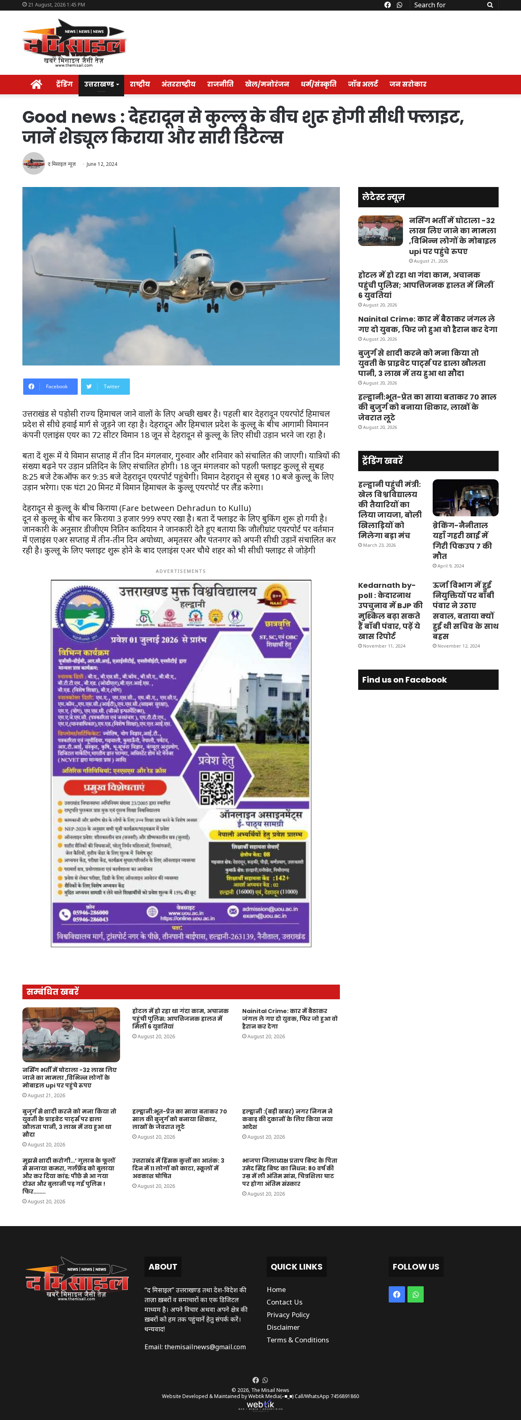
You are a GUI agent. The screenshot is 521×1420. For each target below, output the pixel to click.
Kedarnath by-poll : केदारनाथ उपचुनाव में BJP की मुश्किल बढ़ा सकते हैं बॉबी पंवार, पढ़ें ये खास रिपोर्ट (390, 611)
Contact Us (284, 1302)
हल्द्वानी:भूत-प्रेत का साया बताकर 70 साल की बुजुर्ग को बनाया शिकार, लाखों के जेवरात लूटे (179, 1119)
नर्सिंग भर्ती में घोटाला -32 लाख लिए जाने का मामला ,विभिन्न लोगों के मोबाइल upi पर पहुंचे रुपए (69, 1077)
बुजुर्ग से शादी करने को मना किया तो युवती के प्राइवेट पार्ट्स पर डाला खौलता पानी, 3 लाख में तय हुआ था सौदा (69, 1123)
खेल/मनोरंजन (267, 84)
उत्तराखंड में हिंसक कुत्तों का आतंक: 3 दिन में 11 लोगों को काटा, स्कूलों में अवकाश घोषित (178, 1168)
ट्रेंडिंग (64, 84)
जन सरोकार (408, 84)
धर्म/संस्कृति (319, 84)
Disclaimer (283, 1327)
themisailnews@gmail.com (205, 1346)
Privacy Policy (288, 1314)
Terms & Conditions (298, 1339)
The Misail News (270, 1390)
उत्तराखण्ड (99, 84)
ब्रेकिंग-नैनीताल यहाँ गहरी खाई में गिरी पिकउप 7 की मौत (462, 540)
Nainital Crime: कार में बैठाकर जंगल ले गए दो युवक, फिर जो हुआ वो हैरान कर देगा (290, 1019)
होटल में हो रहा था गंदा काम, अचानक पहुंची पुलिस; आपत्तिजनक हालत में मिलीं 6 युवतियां (180, 1019)
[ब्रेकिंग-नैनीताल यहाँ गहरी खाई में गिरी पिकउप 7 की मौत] (466, 497)
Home (276, 1289)
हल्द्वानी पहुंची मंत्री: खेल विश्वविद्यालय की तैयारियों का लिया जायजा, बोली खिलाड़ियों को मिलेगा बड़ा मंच (390, 510)
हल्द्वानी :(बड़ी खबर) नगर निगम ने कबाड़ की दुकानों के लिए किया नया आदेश (287, 1119)
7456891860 (345, 1396)
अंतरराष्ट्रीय (179, 84)
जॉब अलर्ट (363, 84)
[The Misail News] (74, 43)
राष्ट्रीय (140, 84)
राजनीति (220, 84)
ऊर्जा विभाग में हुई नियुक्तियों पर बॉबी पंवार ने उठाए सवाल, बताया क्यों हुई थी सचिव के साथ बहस (466, 611)
